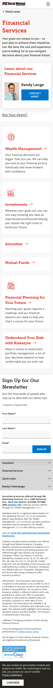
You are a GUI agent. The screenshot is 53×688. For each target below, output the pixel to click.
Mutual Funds (17, 262)
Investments (16, 204)
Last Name (9, 428)
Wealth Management (23, 149)
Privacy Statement (12, 675)
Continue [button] (13, 682)
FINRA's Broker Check (28, 631)
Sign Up (41, 449)
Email (5, 443)
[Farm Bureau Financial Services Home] (17, 4)
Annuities (14, 244)
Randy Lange (13, 11)
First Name (9, 413)
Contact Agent (35, 95)
